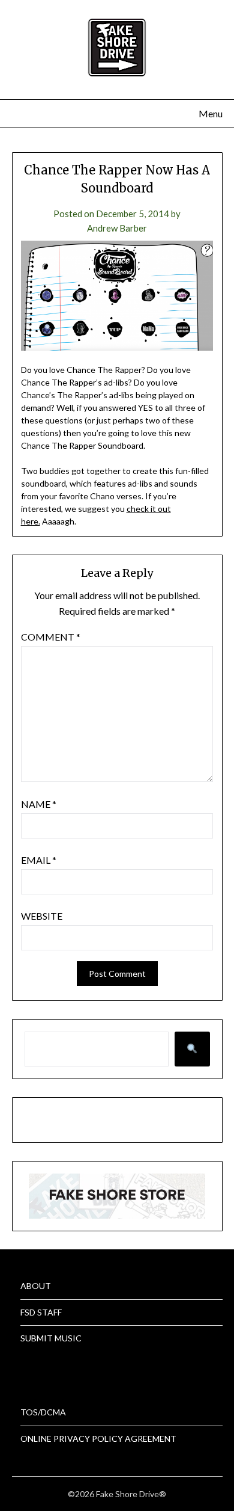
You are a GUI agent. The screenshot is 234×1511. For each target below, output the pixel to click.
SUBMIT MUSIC (51, 1338)
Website (41, 916)
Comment (50, 636)
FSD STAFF (41, 1312)
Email (38, 860)
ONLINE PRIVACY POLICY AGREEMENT (98, 1438)
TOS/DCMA (43, 1412)
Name (38, 804)
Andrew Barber (117, 228)
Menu (211, 113)
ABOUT (35, 1286)
